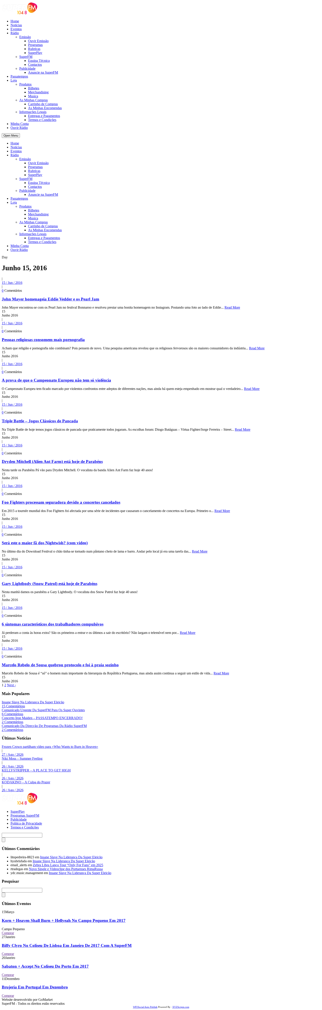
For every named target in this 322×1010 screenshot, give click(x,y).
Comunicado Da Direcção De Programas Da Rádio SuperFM (44, 726)
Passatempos (19, 76)
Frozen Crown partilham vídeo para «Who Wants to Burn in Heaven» (50, 747)
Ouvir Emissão (38, 41)
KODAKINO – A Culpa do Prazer (26, 782)
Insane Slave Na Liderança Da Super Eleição (33, 702)
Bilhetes (33, 88)
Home (15, 21)
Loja (14, 80)
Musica (33, 96)
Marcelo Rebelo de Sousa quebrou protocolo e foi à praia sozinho (60, 665)
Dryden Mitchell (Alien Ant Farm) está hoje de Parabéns (52, 461)
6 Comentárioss (12, 714)
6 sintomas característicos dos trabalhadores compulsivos (52, 624)
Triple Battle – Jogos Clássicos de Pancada (40, 421)
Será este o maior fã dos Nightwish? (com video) (45, 543)
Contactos (35, 64)
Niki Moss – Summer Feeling (22, 758)
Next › (11, 685)
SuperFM (25, 57)
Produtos (25, 84)
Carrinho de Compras (43, 104)
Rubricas (34, 49)
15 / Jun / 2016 (12, 283)
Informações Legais (32, 112)
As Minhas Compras (33, 100)
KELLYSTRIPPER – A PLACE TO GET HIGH (36, 770)
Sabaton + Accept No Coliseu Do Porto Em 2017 (45, 966)
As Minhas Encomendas (45, 108)
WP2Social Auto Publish (145, 1007)
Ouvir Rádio (19, 128)
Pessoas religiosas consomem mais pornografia (43, 339)
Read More (232, 307)
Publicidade (27, 68)
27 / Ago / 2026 (12, 754)
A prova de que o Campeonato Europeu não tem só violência (56, 380)
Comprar (8, 933)
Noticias (16, 25)
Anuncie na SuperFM (43, 72)
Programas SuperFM (25, 815)
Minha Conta (20, 124)
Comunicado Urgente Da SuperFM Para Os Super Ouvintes (43, 710)
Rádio (15, 33)
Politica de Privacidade (26, 823)
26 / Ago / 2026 (12, 766)
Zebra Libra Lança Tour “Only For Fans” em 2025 (68, 865)
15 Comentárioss (13, 706)
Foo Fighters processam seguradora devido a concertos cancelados (61, 502)
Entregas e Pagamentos (44, 116)
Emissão (25, 37)
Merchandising (38, 92)
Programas (35, 45)
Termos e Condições (42, 120)
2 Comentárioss (12, 722)
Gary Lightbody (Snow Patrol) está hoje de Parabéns (49, 583)
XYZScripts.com (180, 1007)
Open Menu (11, 135)
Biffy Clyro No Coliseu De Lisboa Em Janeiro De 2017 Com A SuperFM (67, 945)
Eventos (16, 29)
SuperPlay (35, 53)
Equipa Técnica (39, 60)
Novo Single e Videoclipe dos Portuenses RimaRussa (66, 869)
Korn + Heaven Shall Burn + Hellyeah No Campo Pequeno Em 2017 (64, 920)
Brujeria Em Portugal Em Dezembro (35, 987)
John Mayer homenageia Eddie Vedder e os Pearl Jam (50, 299)
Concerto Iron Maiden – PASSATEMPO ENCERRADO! (42, 718)
